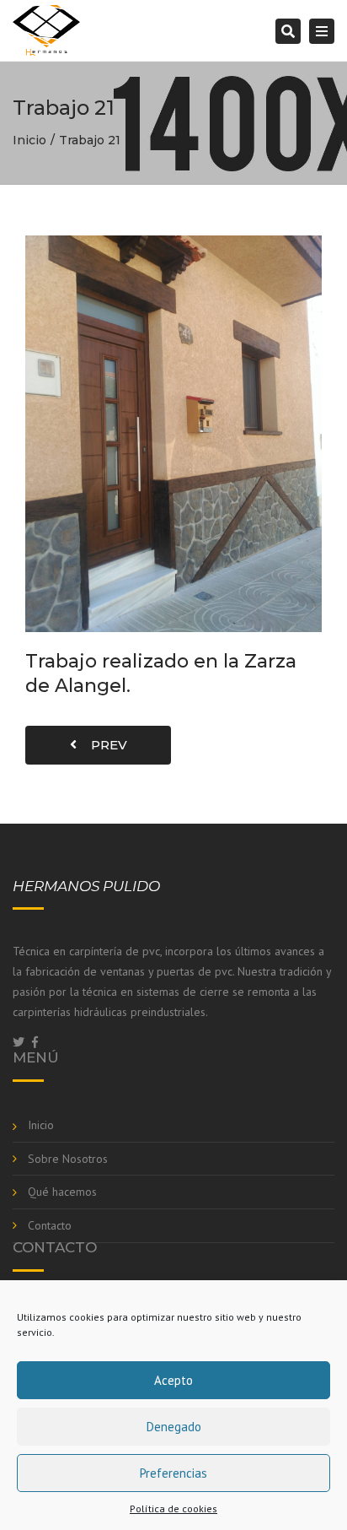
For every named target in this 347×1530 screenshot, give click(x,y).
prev (104, 745)
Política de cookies (173, 1508)
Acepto (173, 1380)
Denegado (174, 1427)
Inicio (29, 140)
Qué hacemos (62, 1191)
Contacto (50, 1225)
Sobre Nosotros (68, 1158)
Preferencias (173, 1473)
